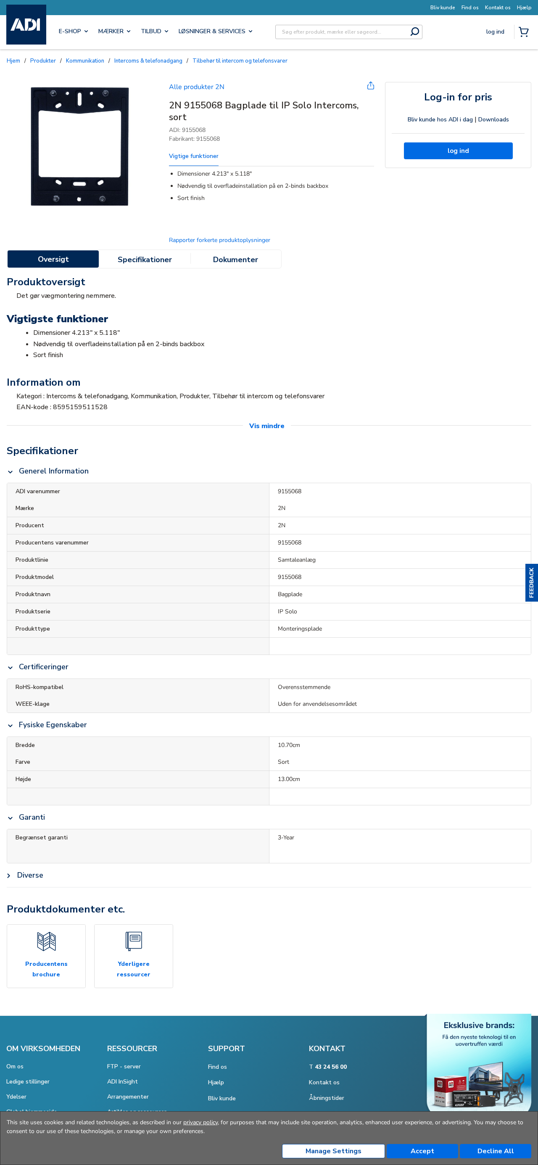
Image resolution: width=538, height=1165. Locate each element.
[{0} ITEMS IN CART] (525, 33)
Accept (422, 1151)
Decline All (495, 1151)
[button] (531, 583)
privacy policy (200, 1122)
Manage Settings (333, 1151)
